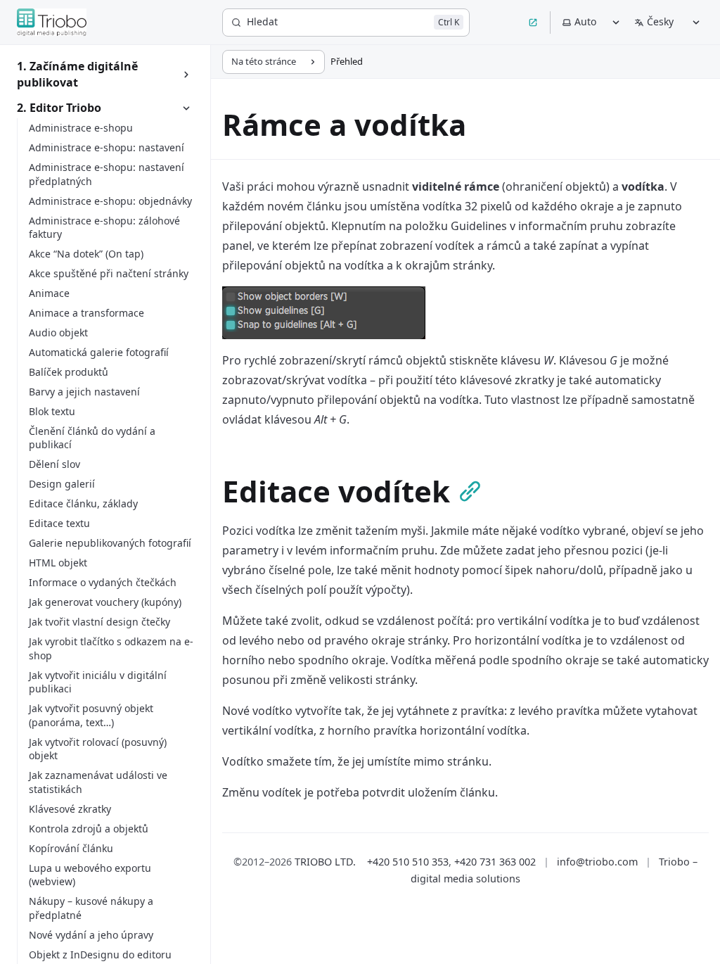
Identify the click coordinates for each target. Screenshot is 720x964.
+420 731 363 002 (495, 861)
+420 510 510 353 (408, 861)
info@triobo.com (597, 861)
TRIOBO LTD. (325, 861)
